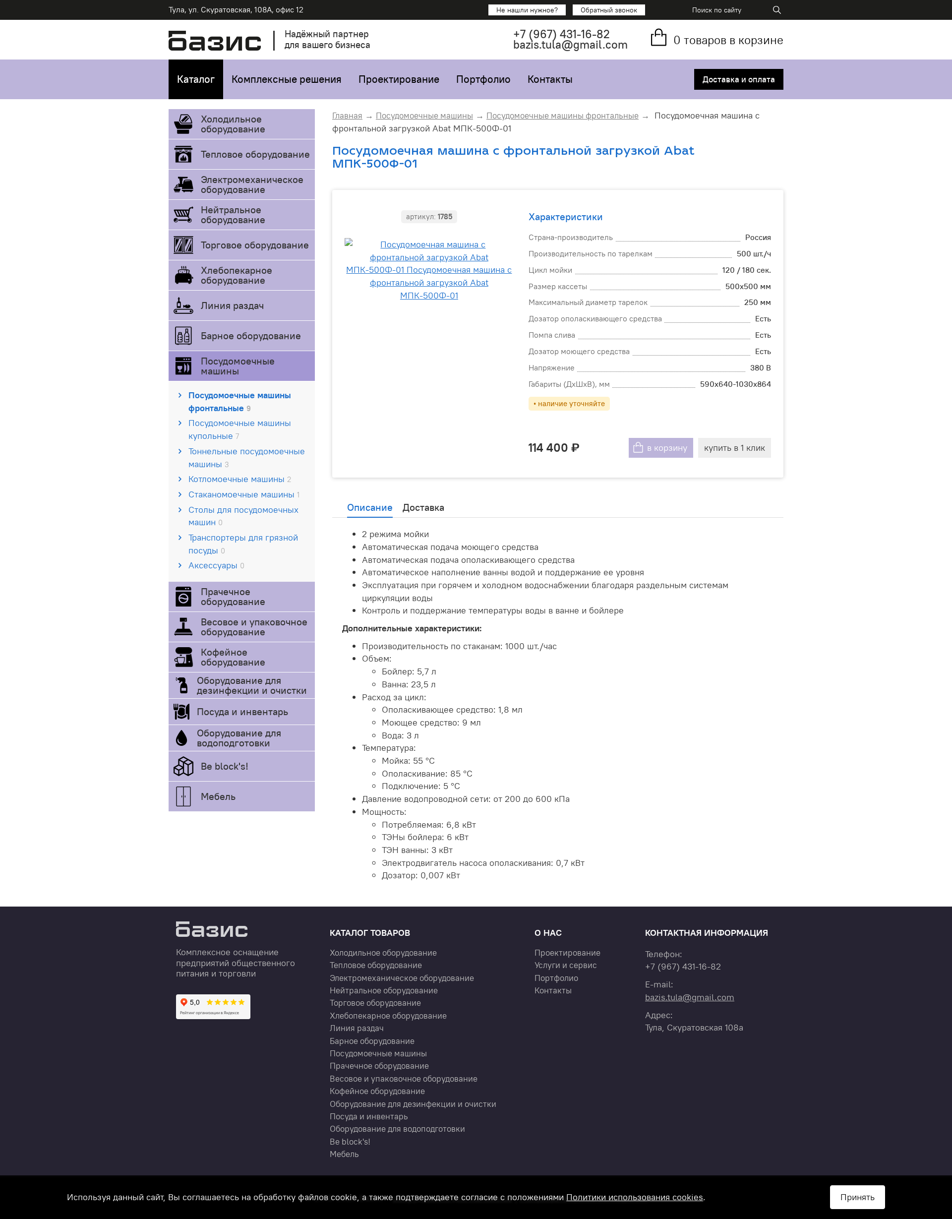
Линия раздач (232, 305)
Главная (347, 115)
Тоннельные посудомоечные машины (246, 457)
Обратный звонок (609, 9)
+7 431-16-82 (561, 34)
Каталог (196, 79)
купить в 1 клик (734, 447)
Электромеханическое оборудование (252, 184)
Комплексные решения (287, 79)
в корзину (667, 447)
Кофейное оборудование (233, 657)
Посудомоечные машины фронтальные (239, 401)
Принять (857, 1197)
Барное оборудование (251, 335)
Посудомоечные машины (238, 366)
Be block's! (224, 766)
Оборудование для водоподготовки (239, 738)
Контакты (550, 79)
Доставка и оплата (739, 79)
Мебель (218, 796)
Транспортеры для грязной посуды (243, 544)
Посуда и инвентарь (242, 711)
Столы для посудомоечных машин (243, 516)
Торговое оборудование (255, 245)
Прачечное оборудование (233, 596)
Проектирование (398, 79)
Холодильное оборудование (233, 124)
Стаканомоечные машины (243, 494)
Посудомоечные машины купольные (239, 429)
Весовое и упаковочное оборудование (254, 626)
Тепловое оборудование (255, 154)
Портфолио (483, 79)
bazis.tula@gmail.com (570, 44)
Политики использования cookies (634, 1197)
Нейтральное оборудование (233, 214)
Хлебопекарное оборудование (236, 275)
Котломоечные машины (239, 479)
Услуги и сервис (566, 965)
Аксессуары (216, 565)
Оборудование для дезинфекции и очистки (252, 685)
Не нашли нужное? (527, 9)
